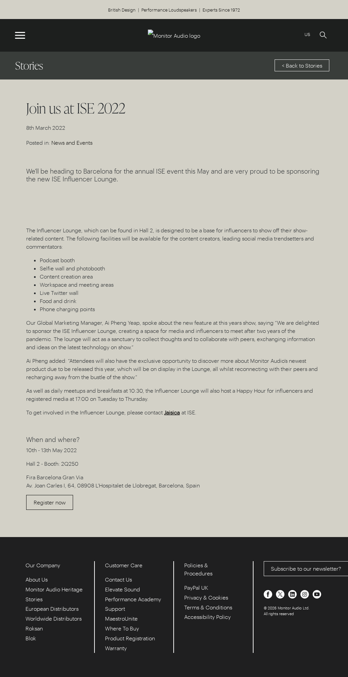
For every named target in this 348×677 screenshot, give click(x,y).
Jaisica (172, 412)
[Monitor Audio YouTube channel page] (317, 593)
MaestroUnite (121, 618)
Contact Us (118, 579)
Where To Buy (122, 628)
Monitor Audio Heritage (54, 589)
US (307, 34)
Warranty (116, 648)
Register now (50, 502)
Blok (30, 638)
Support (115, 608)
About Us (36, 579)
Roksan (34, 628)
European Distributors (52, 608)
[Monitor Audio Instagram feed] (305, 593)
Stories (33, 599)
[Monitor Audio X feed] (281, 593)
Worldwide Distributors (53, 618)
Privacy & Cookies (206, 597)
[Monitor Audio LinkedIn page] (293, 593)
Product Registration (130, 638)
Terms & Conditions (208, 607)
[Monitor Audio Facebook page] (269, 593)
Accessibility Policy (207, 616)
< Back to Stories (302, 65)
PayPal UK (196, 587)
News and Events (71, 142)
